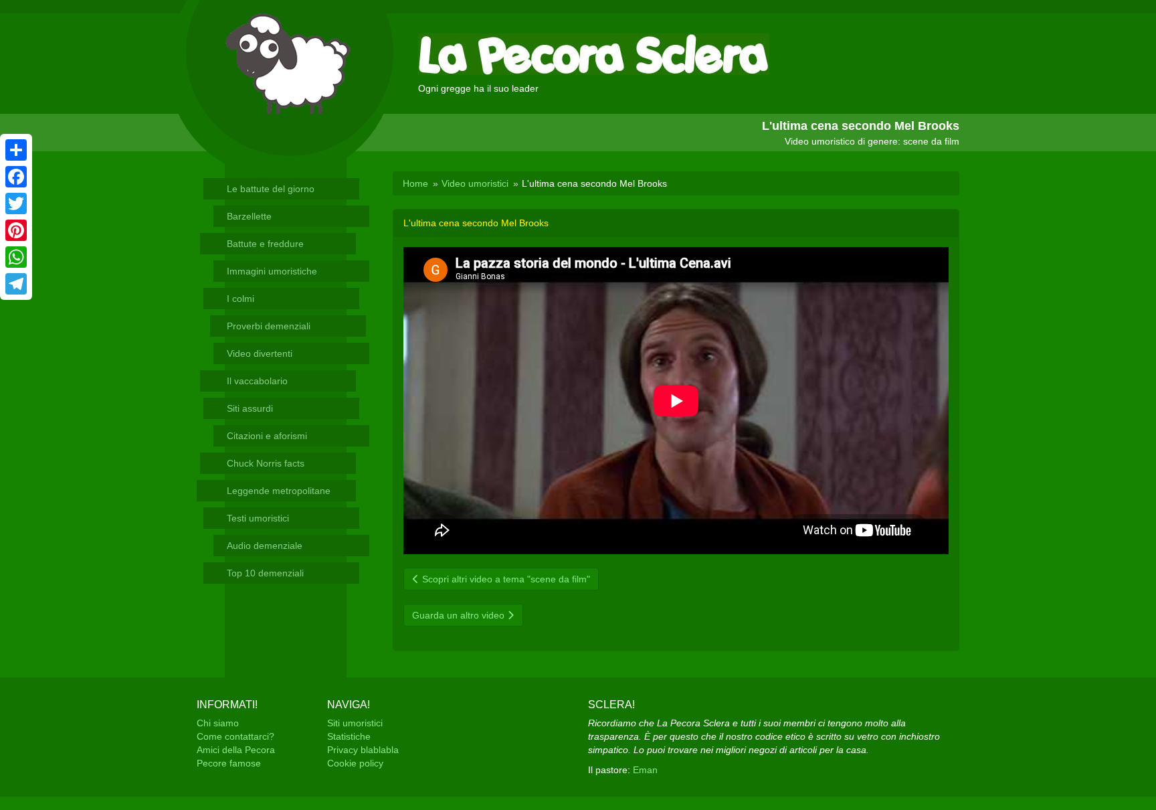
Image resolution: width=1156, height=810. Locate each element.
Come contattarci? (235, 736)
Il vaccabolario (257, 381)
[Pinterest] (16, 230)
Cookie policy (355, 763)
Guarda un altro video (459, 615)
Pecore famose (229, 763)
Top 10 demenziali (265, 573)
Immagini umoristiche (272, 271)
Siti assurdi (250, 408)
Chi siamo (218, 723)
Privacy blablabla (363, 749)
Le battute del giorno (270, 188)
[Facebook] (16, 176)
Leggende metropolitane (278, 490)
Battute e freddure (265, 243)
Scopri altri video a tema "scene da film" (504, 579)
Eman (645, 769)
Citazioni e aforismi (267, 435)
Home (415, 183)
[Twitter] (16, 203)
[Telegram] (16, 283)
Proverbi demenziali (268, 326)
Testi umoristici (258, 518)
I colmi (240, 298)
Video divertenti (259, 353)
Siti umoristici (355, 723)
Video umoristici (475, 183)
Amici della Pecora (236, 749)
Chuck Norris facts (265, 463)
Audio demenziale (264, 545)
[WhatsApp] (16, 257)
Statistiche (349, 736)
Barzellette (249, 216)
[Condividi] (16, 150)
